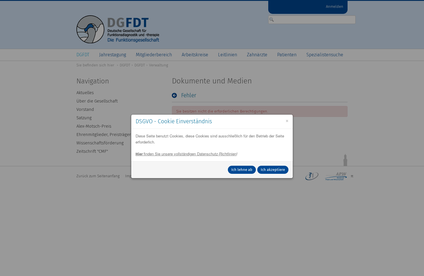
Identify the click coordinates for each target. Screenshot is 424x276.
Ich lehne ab (241, 169)
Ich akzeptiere (273, 169)
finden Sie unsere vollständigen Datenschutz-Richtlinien (186, 153)
